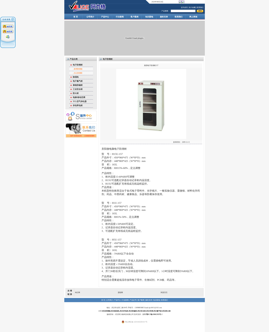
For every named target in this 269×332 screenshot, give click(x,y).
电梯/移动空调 (79, 97)
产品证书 (133, 300)
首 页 (75, 17)
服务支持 (164, 17)
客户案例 (134, 17)
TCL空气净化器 (80, 101)
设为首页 (184, 7)
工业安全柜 (78, 89)
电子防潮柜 (78, 65)
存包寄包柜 (78, 105)
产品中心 (105, 17)
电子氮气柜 (78, 81)
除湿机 (76, 77)
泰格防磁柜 (78, 85)
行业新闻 (120, 17)
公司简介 (90, 17)
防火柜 (76, 93)
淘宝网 (77, 292)
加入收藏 (192, 7)
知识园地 (149, 17)
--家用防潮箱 (77, 69)
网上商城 (193, 17)
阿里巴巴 (164, 292)
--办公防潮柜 (77, 73)
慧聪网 (120, 292)
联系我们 (200, 7)
